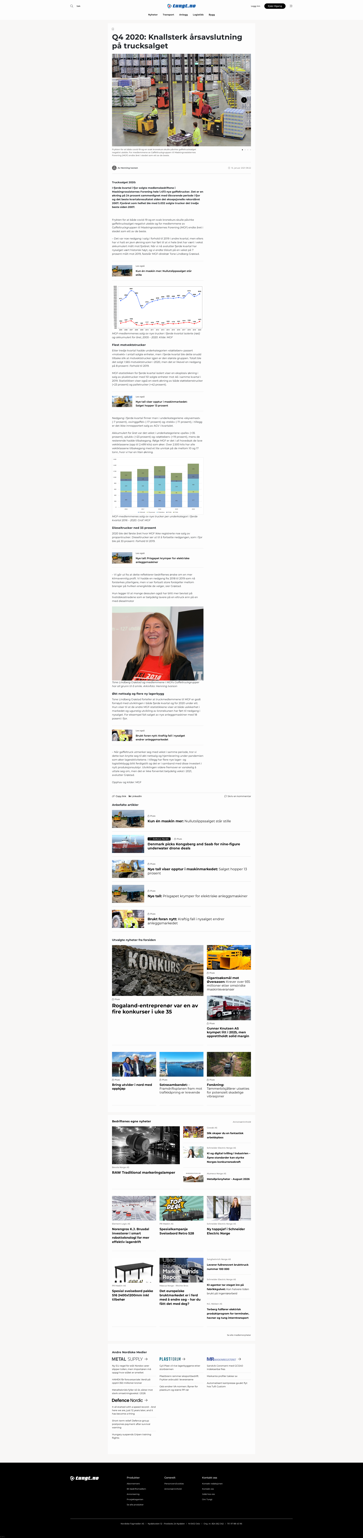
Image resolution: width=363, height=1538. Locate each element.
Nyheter (153, 14)
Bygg (212, 14)
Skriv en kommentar (239, 796)
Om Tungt (207, 1499)
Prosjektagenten (135, 1499)
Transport (168, 14)
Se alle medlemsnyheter (239, 1335)
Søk (78, 6)
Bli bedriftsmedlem (136, 1489)
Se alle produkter (135, 1504)
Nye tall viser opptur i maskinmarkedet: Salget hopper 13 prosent (161, 403)
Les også (140, 266)
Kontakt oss (208, 1489)
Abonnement (133, 1483)
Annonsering (133, 1494)
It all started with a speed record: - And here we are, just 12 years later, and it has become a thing (134, 1410)
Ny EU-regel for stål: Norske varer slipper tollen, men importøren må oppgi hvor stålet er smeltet (131, 1369)
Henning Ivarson (129, 168)
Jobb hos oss (208, 1494)
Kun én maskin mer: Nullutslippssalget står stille (164, 273)
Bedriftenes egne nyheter (131, 1121)
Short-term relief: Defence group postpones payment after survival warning (131, 1424)
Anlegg (183, 14)
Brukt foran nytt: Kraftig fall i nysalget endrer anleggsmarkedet (160, 737)
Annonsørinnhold (173, 1489)
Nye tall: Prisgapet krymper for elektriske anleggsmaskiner (162, 560)
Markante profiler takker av (222, 1376)
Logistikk (198, 14)
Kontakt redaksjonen (212, 1483)
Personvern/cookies (174, 1483)
